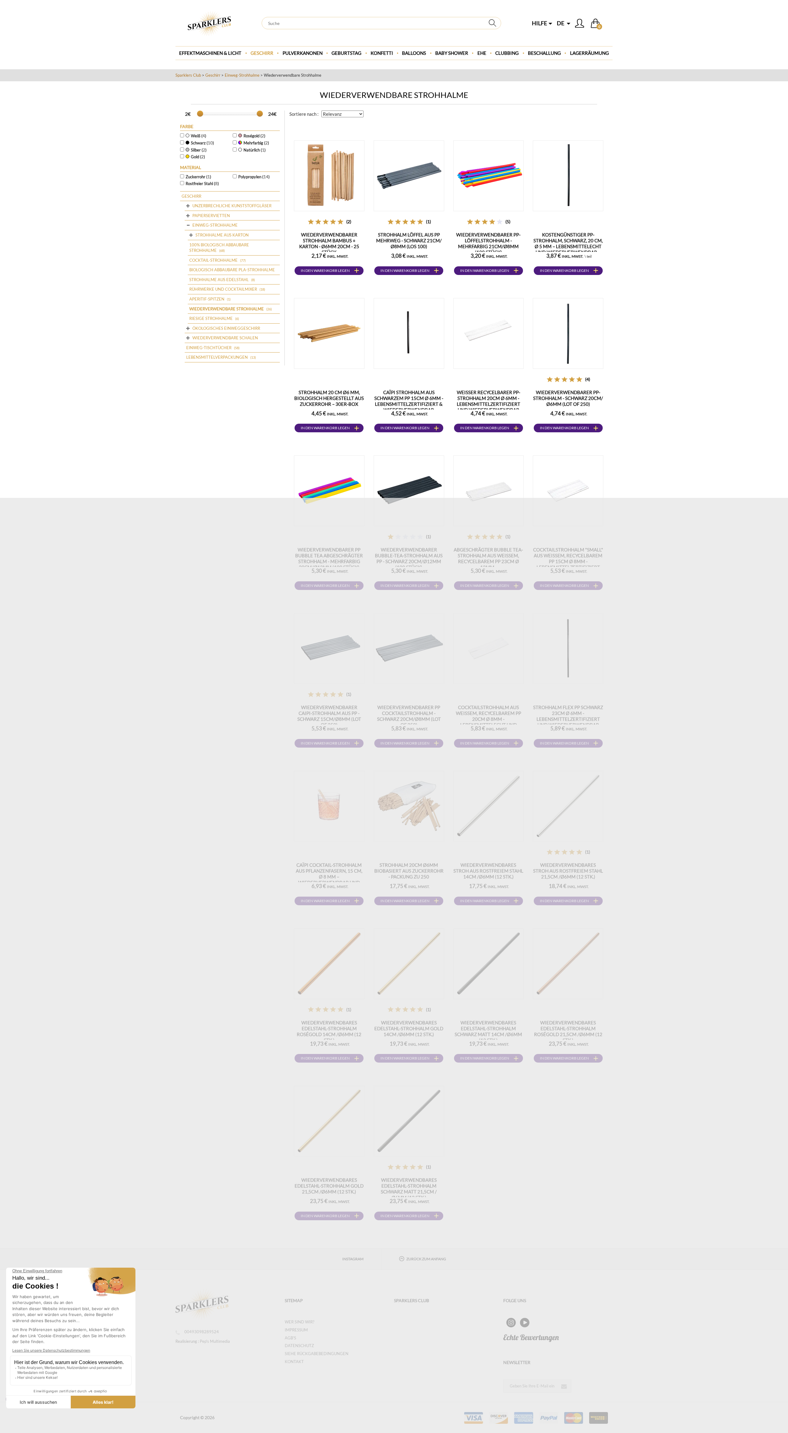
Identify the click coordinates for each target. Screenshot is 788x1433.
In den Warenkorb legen (325, 270)
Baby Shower (451, 53)
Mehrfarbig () (256, 142)
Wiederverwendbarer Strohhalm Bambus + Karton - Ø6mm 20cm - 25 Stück (329, 243)
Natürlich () (254, 149)
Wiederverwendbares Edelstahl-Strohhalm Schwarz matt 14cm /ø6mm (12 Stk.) (488, 1031)
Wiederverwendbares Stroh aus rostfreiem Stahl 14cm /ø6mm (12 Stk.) (488, 870)
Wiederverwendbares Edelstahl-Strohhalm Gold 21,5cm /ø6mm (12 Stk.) (329, 1185)
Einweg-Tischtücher (208, 347)
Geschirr (262, 53)
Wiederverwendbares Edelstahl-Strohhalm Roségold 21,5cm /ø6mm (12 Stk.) (568, 1031)
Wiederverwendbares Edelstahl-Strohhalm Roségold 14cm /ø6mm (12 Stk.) (329, 1031)
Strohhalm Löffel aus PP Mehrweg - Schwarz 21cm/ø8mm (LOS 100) (409, 240)
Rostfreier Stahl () (202, 183)
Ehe (481, 53)
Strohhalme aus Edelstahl (219, 279)
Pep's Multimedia (215, 1341)
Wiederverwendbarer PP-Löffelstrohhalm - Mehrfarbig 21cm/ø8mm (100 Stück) (488, 243)
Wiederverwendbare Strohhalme (226, 308)
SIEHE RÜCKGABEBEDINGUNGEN (316, 1353)
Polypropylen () (254, 176)
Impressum (296, 1329)
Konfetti (382, 53)
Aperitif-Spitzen (206, 299)
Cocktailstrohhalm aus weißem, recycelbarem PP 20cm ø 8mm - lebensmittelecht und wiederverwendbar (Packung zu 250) (488, 721)
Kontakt (294, 1361)
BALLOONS (414, 53)
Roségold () (254, 135)
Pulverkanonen (303, 53)
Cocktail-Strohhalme (213, 260)
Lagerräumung (589, 53)
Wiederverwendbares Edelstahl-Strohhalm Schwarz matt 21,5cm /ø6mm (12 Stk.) (409, 1188)
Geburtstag (346, 53)
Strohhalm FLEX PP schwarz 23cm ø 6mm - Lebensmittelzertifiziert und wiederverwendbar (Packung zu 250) (568, 718)
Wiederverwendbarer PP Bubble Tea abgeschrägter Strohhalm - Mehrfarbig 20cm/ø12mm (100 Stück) (329, 558)
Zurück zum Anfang (426, 1259)
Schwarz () (202, 142)
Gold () (198, 156)
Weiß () (198, 135)
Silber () (199, 149)
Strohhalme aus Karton (222, 234)
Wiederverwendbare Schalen (225, 337)
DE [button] (561, 23)
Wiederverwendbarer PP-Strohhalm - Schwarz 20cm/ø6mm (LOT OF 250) (568, 398)
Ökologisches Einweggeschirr (226, 328)
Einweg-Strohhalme (242, 75)
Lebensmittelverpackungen (217, 357)
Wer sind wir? (299, 1321)
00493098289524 (201, 1331)
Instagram (353, 1259)
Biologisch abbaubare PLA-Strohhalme (232, 269)
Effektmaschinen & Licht (210, 53)
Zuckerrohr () (198, 176)
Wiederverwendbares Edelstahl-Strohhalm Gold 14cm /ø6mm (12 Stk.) (408, 1028)
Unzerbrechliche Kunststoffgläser (231, 205)
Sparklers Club (188, 75)
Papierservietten (211, 215)
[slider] (200, 114)
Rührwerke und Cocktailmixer (223, 289)
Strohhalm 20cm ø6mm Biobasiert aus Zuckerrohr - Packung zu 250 (409, 870)
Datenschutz (299, 1345)
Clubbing (507, 53)
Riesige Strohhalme (211, 318)
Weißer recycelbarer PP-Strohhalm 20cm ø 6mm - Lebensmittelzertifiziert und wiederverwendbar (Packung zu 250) (488, 404)
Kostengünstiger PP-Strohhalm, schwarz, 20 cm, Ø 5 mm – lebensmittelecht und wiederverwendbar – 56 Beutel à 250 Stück (568, 246)
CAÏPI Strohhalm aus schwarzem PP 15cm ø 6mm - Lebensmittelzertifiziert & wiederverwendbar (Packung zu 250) (408, 404)
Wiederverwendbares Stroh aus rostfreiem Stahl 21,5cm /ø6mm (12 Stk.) (568, 870)
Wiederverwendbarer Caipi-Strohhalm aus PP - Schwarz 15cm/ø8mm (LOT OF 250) (329, 716)
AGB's (290, 1337)
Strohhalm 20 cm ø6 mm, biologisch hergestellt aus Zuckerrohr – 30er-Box (329, 398)
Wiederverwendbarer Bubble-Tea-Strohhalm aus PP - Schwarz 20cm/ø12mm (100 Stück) (409, 558)
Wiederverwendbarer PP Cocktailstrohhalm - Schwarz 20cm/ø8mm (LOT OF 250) (409, 716)
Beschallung (544, 53)
